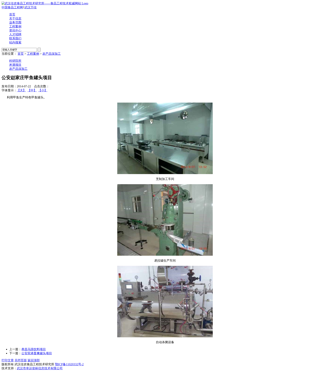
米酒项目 (15, 64)
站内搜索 (15, 42)
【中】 (32, 90)
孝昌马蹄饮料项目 (33, 349)
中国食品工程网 (12, 7)
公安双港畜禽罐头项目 (36, 353)
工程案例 (15, 26)
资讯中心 (15, 30)
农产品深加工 (51, 53)
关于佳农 (15, 18)
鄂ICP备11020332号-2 (69, 364)
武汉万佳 (30, 7)
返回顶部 (34, 360)
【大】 (21, 90)
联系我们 (15, 38)
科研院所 (15, 60)
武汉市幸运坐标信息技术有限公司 (40, 368)
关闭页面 (21, 360)
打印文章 (8, 360)
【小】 (42, 90)
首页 (12, 14)
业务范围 (15, 22)
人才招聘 (15, 34)
